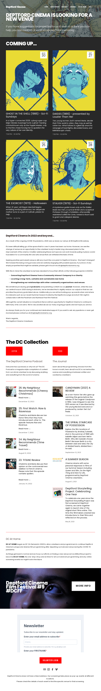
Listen (14, 351)
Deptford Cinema (15, 6)
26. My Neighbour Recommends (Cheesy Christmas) (33, 391)
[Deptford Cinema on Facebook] (52, 669)
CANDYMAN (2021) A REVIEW (77, 389)
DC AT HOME (82, 7)
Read (60, 351)
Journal (73, 7)
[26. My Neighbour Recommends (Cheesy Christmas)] (12, 392)
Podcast (64, 7)
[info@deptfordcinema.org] (44, 669)
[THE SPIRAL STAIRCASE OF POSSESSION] (59, 425)
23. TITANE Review (29, 460)
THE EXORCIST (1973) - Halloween (26, 203)
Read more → (25, 398)
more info (83, 586)
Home (46, 7)
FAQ (90, 7)
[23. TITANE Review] (12, 464)
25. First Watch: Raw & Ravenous (32, 410)
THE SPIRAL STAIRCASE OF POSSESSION (78, 424)
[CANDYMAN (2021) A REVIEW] (59, 392)
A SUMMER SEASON (77, 459)
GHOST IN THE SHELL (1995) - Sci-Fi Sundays (27, 115)
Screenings (54, 7)
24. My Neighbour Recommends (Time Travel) (31, 443)
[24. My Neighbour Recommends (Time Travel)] (12, 443)
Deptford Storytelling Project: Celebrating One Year (78, 492)
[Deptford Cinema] (48, 669)
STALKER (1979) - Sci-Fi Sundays (72, 204)
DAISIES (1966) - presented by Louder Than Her (71, 115)
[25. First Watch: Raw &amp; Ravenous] (12, 412)
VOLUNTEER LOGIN (50, 660)
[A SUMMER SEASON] (59, 460)
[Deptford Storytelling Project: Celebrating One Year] (59, 492)
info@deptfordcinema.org (58, 30)
